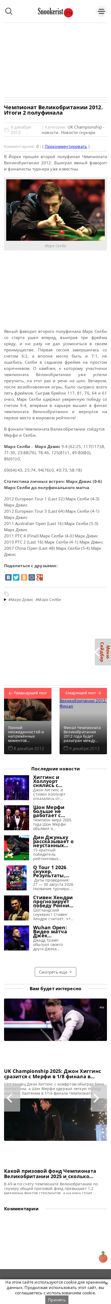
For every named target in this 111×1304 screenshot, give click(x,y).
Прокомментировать (66, 146)
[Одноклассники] (24, 577)
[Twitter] (16, 577)
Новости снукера (78, 132)
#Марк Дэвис (20, 599)
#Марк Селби (48, 599)
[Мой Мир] (32, 577)
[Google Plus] (39, 577)
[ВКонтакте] (8, 577)
